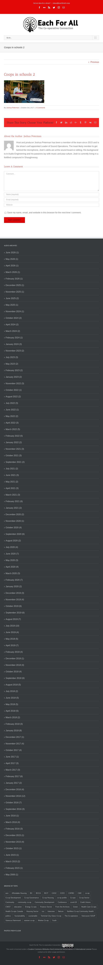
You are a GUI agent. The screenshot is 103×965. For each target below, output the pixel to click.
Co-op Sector (84, 898)
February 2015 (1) (14, 868)
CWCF (8, 907)
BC (31, 893)
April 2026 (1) (12, 265)
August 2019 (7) (13, 619)
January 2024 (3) (14, 344)
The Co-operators (71, 916)
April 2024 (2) (12, 324)
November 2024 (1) (15, 311)
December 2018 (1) (15, 658)
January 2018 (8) (14, 730)
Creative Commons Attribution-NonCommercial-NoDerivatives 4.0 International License (59, 949)
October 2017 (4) (14, 750)
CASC (54, 893)
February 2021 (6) (14, 501)
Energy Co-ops (31, 907)
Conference (62, 902)
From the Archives (62, 907)
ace (6, 893)
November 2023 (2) (15, 351)
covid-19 (73, 902)
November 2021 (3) (15, 449)
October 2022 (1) (14, 390)
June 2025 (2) (12, 298)
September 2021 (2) (15, 462)
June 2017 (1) (12, 757)
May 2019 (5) (12, 639)
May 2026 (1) (12, 259)
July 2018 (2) (12, 691)
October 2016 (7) (14, 802)
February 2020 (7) (14, 580)
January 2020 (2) (14, 586)
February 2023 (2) (14, 370)
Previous (95, 62)
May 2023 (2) (12, 364)
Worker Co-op (43, 920)
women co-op (29, 920)
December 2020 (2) (15, 514)
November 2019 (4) (15, 599)
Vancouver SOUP (88, 916)
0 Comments (40, 108)
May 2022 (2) (12, 416)
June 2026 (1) (12, 252)
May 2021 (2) (12, 482)
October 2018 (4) (14, 671)
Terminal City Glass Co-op (51, 916)
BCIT (46, 893)
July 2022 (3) (12, 403)
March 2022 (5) (13, 429)
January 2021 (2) (14, 508)
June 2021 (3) (12, 475)
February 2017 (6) (14, 776)
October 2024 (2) (14, 318)
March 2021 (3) (13, 495)
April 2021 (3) (12, 488)
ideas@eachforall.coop (61, 3)
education (18, 907)
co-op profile (62, 898)
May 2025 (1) (12, 305)
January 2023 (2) (14, 377)
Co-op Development (13, 898)
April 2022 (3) (12, 423)
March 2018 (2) (13, 717)
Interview (51, 911)
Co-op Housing (48, 898)
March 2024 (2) (13, 331)
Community (9, 902)
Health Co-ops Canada (14, 911)
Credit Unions (85, 902)
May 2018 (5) (12, 704)
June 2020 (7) (12, 554)
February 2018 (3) (14, 724)
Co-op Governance (31, 898)
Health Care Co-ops (88, 907)
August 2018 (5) (13, 685)
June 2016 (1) (12, 816)
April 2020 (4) (12, 567)
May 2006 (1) (12, 874)
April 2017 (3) (12, 763)
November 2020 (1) (15, 521)
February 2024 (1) (14, 338)
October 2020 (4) (14, 527)
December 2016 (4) (15, 789)
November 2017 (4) (15, 743)
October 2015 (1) (14, 848)
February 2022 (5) (14, 436)
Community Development (44, 902)
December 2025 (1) (15, 285)
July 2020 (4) (12, 547)
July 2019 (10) (12, 626)
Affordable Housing (19, 893)
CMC (80, 893)
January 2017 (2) (14, 783)
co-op (87, 893)
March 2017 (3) (13, 770)
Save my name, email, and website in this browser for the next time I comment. (44, 212)
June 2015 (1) (12, 855)
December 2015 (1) (15, 835)
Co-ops (73, 898)
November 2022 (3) (15, 383)
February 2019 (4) (14, 652)
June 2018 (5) (12, 698)
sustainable (32, 916)
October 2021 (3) (14, 455)
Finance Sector (46, 907)
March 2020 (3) (13, 573)
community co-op (24, 902)
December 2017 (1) (15, 737)
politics (8, 916)
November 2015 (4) (15, 842)
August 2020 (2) (13, 540)
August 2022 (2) (13, 396)
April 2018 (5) (12, 711)
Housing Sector (32, 911)
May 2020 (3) (12, 560)
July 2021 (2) (12, 468)
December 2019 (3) (15, 593)
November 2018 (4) (15, 665)
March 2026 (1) (13, 272)
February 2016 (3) (14, 829)
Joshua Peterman (12, 108)
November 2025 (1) (15, 292)
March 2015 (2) (13, 861)
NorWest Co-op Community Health (80, 911)
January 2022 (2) (14, 442)
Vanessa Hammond (13, 920)
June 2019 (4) (12, 632)
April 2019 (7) (12, 645)
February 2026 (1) (14, 279)
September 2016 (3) (15, 809)
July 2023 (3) (12, 357)
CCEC (62, 893)
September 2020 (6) (15, 534)
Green (75, 907)
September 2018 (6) (15, 678)
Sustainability (19, 916)
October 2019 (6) (14, 606)
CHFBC (71, 893)
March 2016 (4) (13, 822)
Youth (54, 920)
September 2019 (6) (15, 613)
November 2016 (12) (15, 796)
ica (43, 911)
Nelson (60, 911)
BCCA (38, 893)
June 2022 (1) (12, 410)
